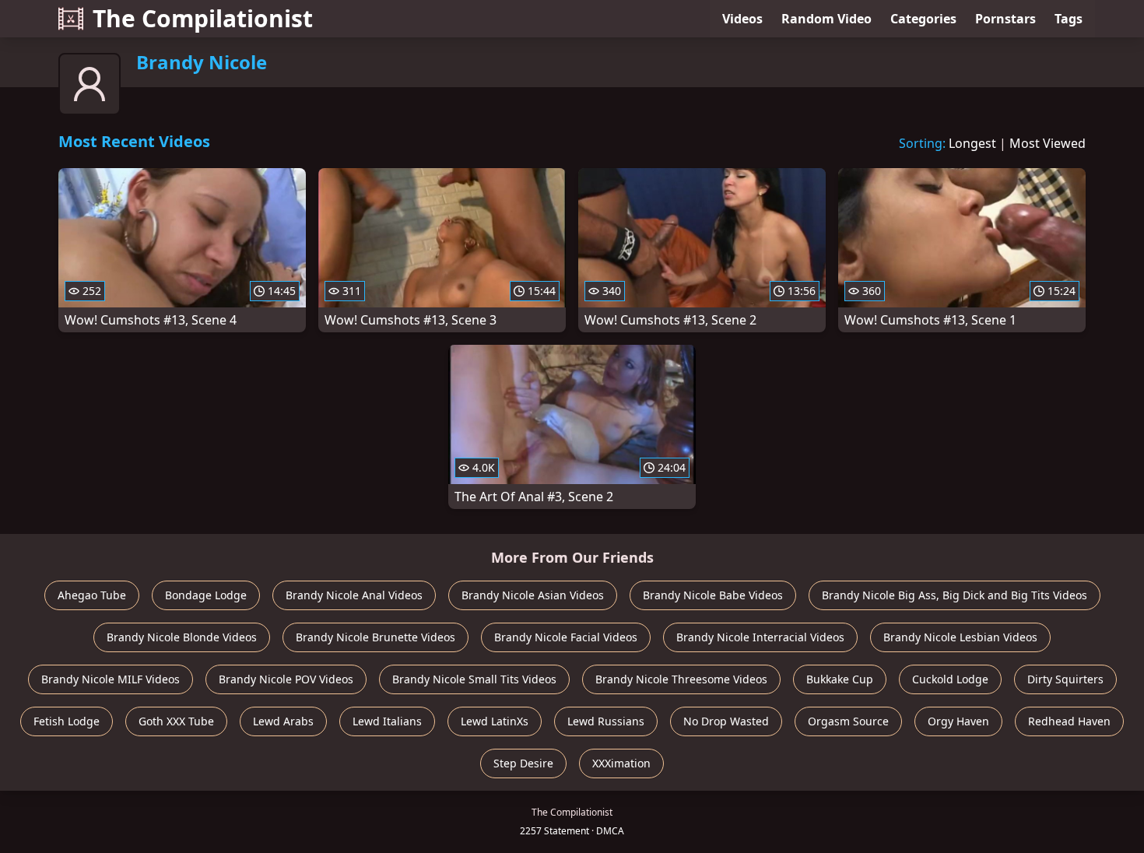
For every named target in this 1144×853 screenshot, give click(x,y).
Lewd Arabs (283, 721)
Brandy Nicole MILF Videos (110, 679)
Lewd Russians (605, 721)
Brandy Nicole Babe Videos (713, 595)
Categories (923, 18)
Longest (972, 143)
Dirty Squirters (1065, 679)
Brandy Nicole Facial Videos (565, 637)
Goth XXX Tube (176, 721)
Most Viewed (1047, 143)
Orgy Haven (958, 721)
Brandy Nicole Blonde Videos (182, 637)
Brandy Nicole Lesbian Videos (960, 637)
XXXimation (621, 763)
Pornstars (1005, 18)
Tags (1069, 18)
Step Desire (523, 763)
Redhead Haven (1069, 721)
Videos (742, 18)
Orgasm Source (848, 721)
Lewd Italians (387, 721)
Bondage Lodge (206, 595)
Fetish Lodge (66, 721)
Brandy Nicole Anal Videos (354, 595)
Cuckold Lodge (950, 679)
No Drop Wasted (726, 721)
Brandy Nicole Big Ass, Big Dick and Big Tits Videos (954, 595)
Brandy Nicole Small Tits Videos (474, 679)
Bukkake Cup (839, 679)
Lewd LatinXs (494, 721)
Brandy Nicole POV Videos (286, 679)
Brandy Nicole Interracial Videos (760, 637)
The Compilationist (203, 18)
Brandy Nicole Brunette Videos (375, 637)
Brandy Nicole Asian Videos (532, 595)
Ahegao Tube (92, 595)
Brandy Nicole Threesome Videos (681, 679)
